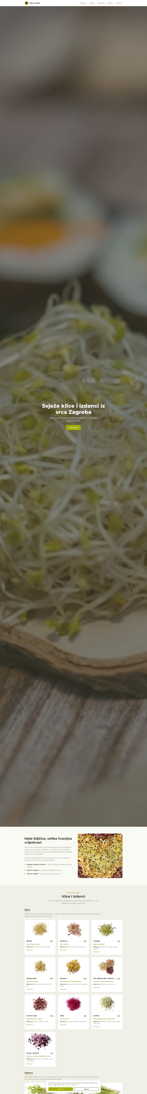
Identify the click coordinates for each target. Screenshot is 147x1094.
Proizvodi (83, 3)
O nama (91, 3)
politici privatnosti (71, 1085)
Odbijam (86, 1089)
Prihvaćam (60, 1089)
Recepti (110, 3)
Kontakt (118, 3)
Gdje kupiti (101, 3)
